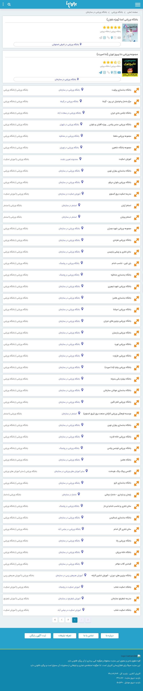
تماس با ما (88, 636)
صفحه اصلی (132, 12)
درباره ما (110, 636)
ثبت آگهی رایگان (38, 636)
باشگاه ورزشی (117, 12)
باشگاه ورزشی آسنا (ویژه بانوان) (122, 20)
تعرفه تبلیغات (64, 636)
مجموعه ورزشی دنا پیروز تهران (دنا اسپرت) (117, 54)
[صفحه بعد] (61, 620)
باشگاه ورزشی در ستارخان (96, 12)
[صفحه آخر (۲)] (55, 620)
